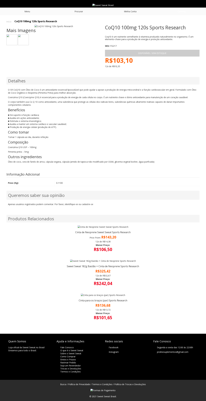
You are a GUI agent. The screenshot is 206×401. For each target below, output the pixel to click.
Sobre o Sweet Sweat (70, 353)
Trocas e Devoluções (70, 368)
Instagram (114, 351)
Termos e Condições (70, 371)
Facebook (113, 347)
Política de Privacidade (79, 384)
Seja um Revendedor (70, 365)
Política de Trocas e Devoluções (130, 384)
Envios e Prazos (68, 359)
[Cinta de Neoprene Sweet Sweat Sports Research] (103, 226)
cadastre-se (87, 204)
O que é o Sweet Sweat (71, 350)
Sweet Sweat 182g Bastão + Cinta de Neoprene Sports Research (103, 266)
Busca (63, 384)
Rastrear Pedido (68, 362)
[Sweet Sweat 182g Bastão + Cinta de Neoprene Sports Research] (103, 260)
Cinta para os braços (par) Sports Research (103, 300)
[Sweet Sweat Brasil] (103, 5)
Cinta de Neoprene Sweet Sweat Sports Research (103, 232)
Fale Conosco (67, 347)
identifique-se (71, 204)
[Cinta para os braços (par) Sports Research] (103, 295)
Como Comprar (68, 356)
